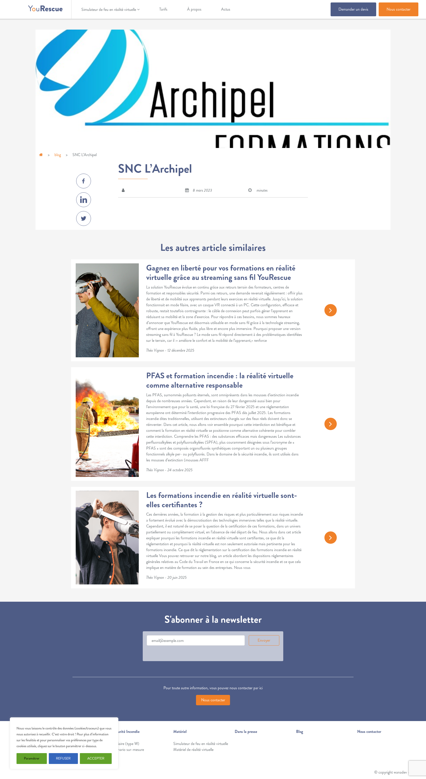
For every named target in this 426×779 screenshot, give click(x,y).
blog (57, 155)
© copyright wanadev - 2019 (396, 772)
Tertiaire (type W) (125, 743)
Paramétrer (31, 758)
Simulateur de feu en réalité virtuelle (108, 9)
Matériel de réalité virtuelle (193, 749)
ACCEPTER (95, 758)
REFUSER (63, 758)
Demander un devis (353, 9)
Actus (225, 9)
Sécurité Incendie (126, 731)
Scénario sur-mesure (128, 749)
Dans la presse (246, 731)
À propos (194, 9)
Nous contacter (398, 9)
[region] (64, 743)
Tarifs (163, 9)
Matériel (180, 731)
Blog (299, 731)
